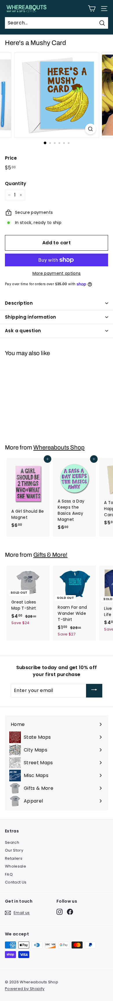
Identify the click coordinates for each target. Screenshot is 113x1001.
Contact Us (16, 882)
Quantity (15, 183)
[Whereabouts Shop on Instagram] (60, 912)
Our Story (14, 850)
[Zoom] (90, 129)
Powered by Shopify (24, 988)
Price (11, 158)
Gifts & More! (50, 555)
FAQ (9, 874)
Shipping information (30, 317)
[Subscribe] (94, 691)
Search (12, 842)
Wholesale (15, 866)
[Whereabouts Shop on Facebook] (70, 912)
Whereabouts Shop (59, 447)
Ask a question (23, 331)
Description (19, 303)
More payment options (56, 273)
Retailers (13, 858)
